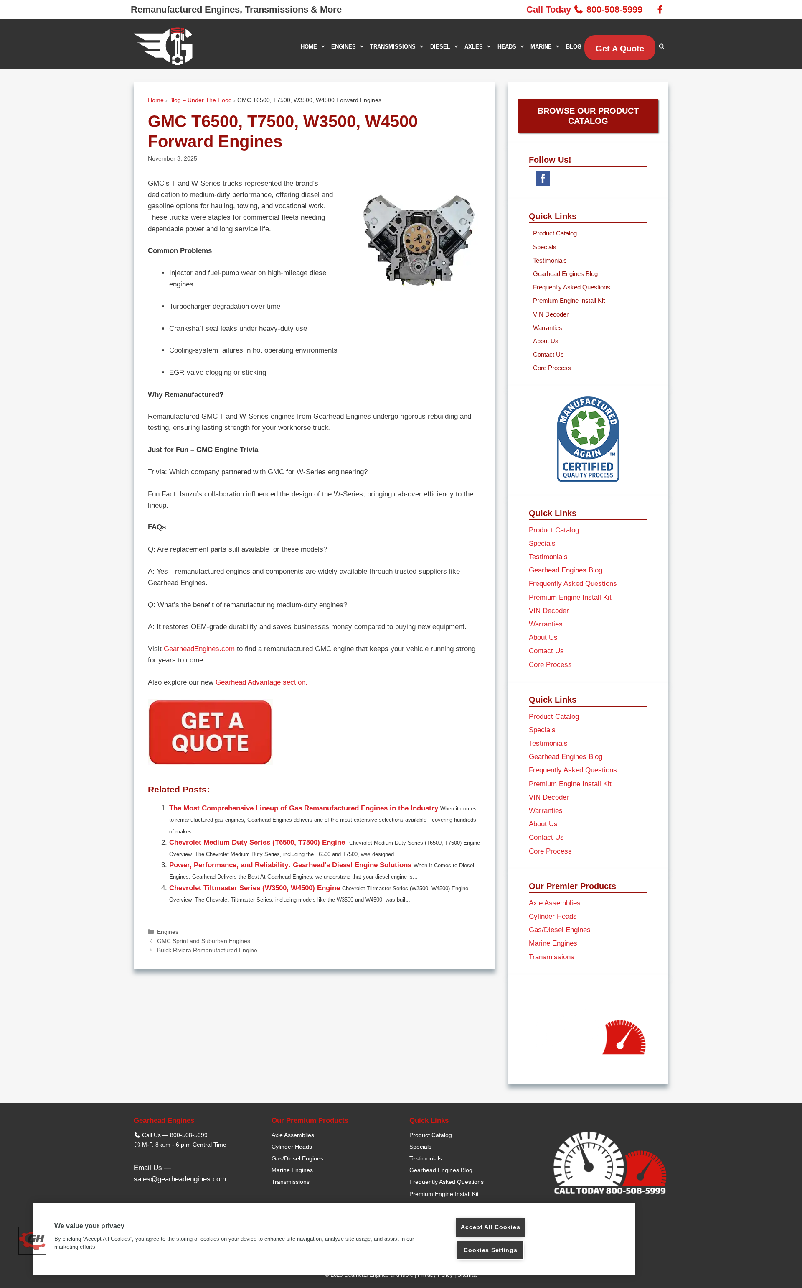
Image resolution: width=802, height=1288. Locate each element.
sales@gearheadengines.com (180, 1179)
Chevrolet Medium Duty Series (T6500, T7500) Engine (258, 842)
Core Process (552, 367)
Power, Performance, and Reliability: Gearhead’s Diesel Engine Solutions (290, 865)
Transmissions (551, 957)
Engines (167, 931)
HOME (309, 46)
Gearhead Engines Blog (565, 273)
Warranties (547, 327)
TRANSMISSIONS (393, 46)
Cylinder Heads (553, 916)
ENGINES (343, 46)
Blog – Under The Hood (200, 100)
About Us (545, 341)
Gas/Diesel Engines (560, 930)
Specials (544, 246)
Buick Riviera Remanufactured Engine (207, 950)
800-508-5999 (614, 9)
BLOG (573, 46)
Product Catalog (555, 233)
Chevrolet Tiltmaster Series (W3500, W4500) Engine (254, 888)
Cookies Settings (491, 1250)
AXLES (473, 46)
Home (156, 100)
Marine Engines (553, 943)
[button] (32, 1240)
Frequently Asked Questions (571, 287)
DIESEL (440, 46)
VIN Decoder (551, 314)
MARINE (541, 46)
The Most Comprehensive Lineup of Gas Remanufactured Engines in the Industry (303, 808)
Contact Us (548, 354)
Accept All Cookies (490, 1227)
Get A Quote (620, 48)
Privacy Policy (435, 1275)
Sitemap (467, 1275)
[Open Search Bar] (661, 46)
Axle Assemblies (555, 903)
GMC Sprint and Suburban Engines (203, 941)
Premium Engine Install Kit (569, 300)
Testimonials (550, 260)
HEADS (506, 46)
